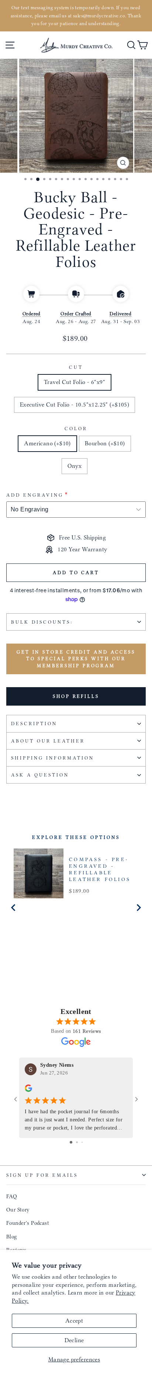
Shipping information (52, 758)
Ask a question (40, 775)
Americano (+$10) (47, 443)
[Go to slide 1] (71, 1142)
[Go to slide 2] (77, 1142)
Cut (76, 367)
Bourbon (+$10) (105, 443)
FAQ (11, 1196)
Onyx (75, 465)
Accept (74, 1320)
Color (76, 428)
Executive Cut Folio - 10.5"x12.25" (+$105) (74, 404)
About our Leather (48, 741)
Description (34, 723)
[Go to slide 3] (82, 1142)
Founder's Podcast (27, 1223)
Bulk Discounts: (42, 622)
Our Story (18, 1209)
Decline (74, 1340)
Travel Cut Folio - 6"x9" (74, 381)
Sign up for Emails (42, 1175)
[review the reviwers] (28, 1090)
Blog (11, 1236)
